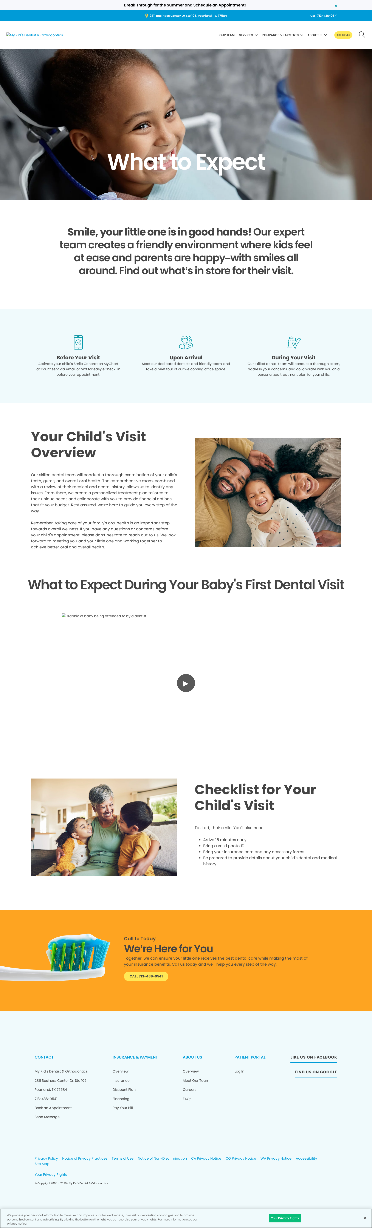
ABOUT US (314, 35)
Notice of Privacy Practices (84, 1158)
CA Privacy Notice (206, 1158)
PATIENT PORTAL (249, 1057)
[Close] (365, 1217)
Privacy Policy (46, 1158)
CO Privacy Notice (241, 1158)
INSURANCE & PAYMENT (135, 1057)
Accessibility (306, 1158)
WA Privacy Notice (275, 1158)
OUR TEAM (227, 35)
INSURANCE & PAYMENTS (280, 35)
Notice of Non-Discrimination (162, 1158)
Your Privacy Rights (51, 1175)
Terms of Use (122, 1158)
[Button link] (362, 35)
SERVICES (246, 35)
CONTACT (44, 1057)
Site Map (42, 1164)
